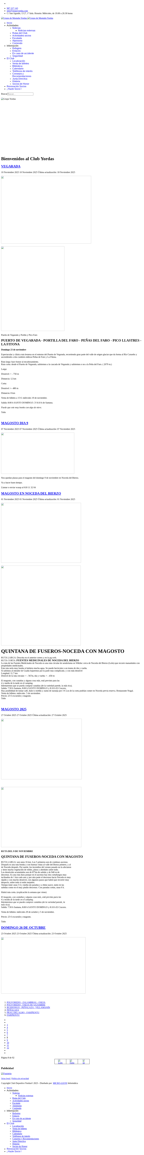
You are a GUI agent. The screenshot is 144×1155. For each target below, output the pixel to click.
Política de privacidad (20, 1078)
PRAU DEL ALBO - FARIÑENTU (23, 1012)
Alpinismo (17, 40)
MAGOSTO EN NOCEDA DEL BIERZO (31, 493)
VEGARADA (10, 166)
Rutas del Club (19, 33)
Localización (18, 61)
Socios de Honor (20, 84)
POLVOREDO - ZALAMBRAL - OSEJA (26, 1002)
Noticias (16, 28)
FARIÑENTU (13, 1015)
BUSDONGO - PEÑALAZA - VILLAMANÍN (28, 1007)
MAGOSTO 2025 (13, 709)
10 (8, 1042)
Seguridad (17, 56)
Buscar (4, 94)
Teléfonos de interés (22, 71)
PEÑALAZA (13, 1010)
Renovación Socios (16, 86)
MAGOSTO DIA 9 (14, 423)
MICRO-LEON (60, 1083)
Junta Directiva (19, 79)
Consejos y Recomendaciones (21, 74)
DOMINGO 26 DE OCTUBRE (23, 927)
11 (8, 1045)
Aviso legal (6, 1078)
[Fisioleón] (6, 1073)
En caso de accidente (23, 53)
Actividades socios (21, 35)
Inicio (9, 23)
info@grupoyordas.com (17, 11)
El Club (10, 58)
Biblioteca (17, 66)
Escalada (17, 38)
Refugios (16, 48)
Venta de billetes (20, 63)
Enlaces (16, 51)
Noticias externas (26, 30)
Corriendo (17, 43)
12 (8, 1048)
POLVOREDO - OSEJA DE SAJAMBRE (26, 1005)
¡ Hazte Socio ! (14, 89)
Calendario (17, 68)
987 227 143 (12, 8)
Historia (16, 81)
